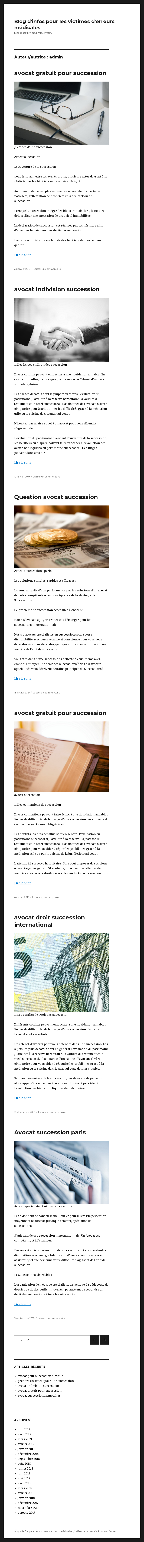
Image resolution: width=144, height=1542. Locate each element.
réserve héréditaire (65, 399)
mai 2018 (24, 1478)
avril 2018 (24, 1483)
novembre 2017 (28, 1507)
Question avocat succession (56, 496)
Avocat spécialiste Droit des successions (43, 1206)
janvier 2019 (26, 1449)
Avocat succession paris (50, 1132)
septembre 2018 (29, 1458)
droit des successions (61, 664)
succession (44, 147)
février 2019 (26, 1444)
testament (21, 404)
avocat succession (27, 795)
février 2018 (26, 1493)
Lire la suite (22, 255)
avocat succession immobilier (39, 1395)
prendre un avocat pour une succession (46, 1381)
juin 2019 (24, 1429)
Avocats (19, 571)
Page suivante (103, 1344)
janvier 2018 (26, 1498)
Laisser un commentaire (47, 268)
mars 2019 (25, 1439)
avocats (99, 379)
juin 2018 (24, 1473)
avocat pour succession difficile (40, 1376)
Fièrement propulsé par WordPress (96, 1531)
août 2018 (24, 1463)
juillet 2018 (25, 1468)
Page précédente (94, 1344)
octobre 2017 (26, 1512)
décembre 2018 (28, 1454)
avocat (102, 590)
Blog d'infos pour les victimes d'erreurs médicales (43, 1531)
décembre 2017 (28, 1503)
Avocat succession (27, 157)
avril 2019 (24, 1434)
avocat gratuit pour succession (60, 72)
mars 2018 (25, 1488)
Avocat (90, 1235)
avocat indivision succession (57, 289)
